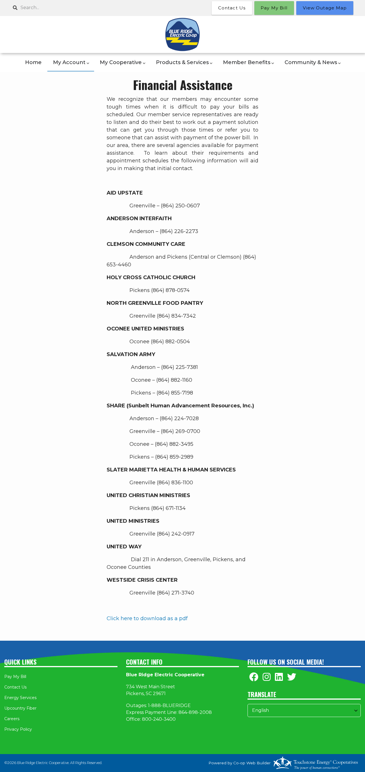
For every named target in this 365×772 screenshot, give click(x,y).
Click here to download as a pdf (147, 618)
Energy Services (20, 697)
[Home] (182, 34)
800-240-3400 (159, 719)
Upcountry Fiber (20, 708)
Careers (11, 718)
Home (33, 62)
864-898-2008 (195, 712)
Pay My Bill (15, 676)
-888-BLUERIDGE (170, 705)
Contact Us (15, 687)
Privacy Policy (18, 729)
